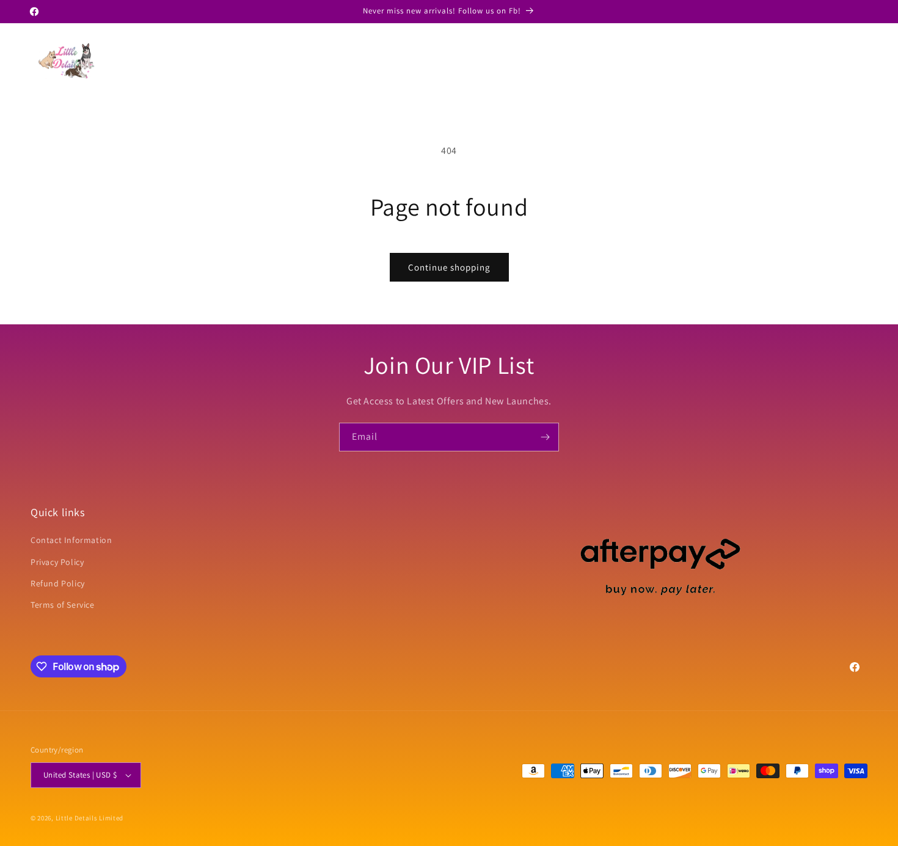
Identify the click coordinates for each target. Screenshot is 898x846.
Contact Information (71, 539)
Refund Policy (58, 583)
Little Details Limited (89, 818)
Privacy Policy (57, 561)
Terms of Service (63, 604)
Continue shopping (449, 267)
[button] (802, 61)
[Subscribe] (544, 437)
